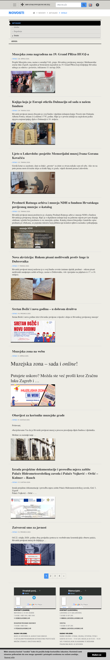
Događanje (18, 31)
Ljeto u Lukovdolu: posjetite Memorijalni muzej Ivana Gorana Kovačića (55, 155)
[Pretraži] (84, 4)
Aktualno (53, 13)
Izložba (16, 27)
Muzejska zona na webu (28, 351)
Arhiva (14, 41)
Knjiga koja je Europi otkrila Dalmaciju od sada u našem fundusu (51, 103)
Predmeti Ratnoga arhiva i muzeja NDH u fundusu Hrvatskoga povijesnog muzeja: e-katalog (55, 204)
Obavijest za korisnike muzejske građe (38, 415)
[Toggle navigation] (14, 5)
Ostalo (64, 13)
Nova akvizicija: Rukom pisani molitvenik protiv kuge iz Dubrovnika (50, 259)
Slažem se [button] (96, 655)
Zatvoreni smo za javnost (29, 527)
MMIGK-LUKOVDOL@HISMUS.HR (72, 618)
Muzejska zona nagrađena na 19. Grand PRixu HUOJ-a (50, 54)
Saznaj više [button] (9, 657)
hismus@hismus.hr (23, 618)
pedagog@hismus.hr (23, 628)
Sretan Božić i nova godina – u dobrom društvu (44, 308)
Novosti (42, 13)
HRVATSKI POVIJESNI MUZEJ (37, 4)
